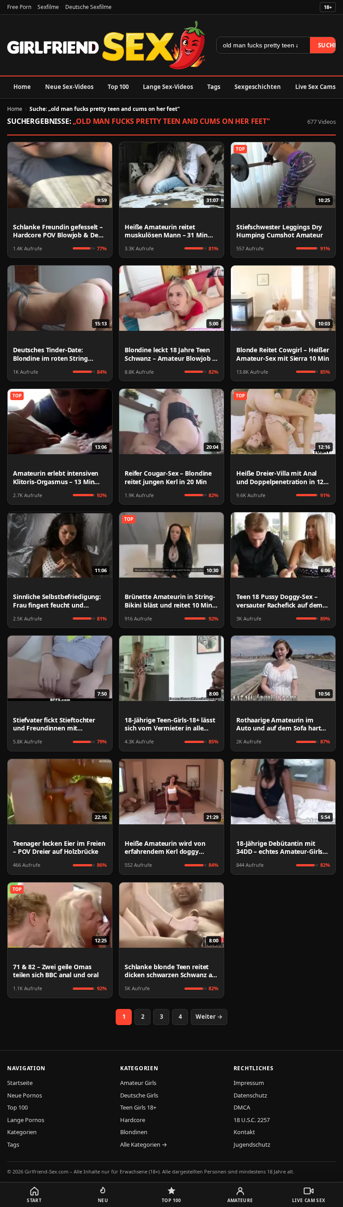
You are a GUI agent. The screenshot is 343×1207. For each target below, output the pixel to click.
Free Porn (19, 7)
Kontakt (244, 1132)
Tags (213, 87)
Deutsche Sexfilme (88, 7)
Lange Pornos (25, 1120)
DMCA (242, 1107)
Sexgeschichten (257, 87)
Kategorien (22, 1132)
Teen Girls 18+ (138, 1107)
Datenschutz (250, 1095)
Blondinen (133, 1132)
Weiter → (209, 1017)
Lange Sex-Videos (168, 87)
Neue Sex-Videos (69, 87)
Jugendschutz (252, 1144)
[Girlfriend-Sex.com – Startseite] (106, 45)
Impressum (249, 1083)
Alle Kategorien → (143, 1144)
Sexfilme (48, 7)
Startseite (20, 1083)
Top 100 (118, 87)
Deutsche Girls (139, 1095)
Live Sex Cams (315, 87)
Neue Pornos (24, 1095)
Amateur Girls (138, 1083)
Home (22, 87)
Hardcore (132, 1120)
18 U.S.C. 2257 (252, 1120)
